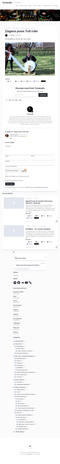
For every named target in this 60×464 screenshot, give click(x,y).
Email (33, 156)
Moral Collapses (42, 226)
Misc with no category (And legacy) (24, 356)
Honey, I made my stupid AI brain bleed (25, 394)
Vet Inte (15, 300)
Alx (39, 454)
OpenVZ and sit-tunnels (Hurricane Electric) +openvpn (39, 202)
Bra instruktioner (17, 318)
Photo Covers (21, 348)
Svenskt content (22, 426)
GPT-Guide (55, 5)
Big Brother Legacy (20, 358)
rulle (20, 100)
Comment (8, 146)
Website (7, 161)
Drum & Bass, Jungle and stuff (26, 422)
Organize (15, 314)
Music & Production (20, 387)
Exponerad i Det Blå (18, 291)
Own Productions (22, 417)
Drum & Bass (21, 398)
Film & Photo (18, 344)
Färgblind (15, 309)
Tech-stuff (35, 198)
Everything (8, 28)
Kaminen (15, 332)
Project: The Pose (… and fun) (25, 351)
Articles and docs (20, 389)
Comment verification (11, 166)
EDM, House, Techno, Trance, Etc (26, 424)
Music (30, 5)
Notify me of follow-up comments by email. (17, 176)
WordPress (29, 454)
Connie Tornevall (14, 134)
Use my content (37, 5)
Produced (18, 412)
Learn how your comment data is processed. (36, 187)
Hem (17, 5)
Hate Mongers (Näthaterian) (23, 384)
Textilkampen (16, 323)
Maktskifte (20, 367)
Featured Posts (19, 341)
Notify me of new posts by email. (14, 180)
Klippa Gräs (16, 327)
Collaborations (22, 419)
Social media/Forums (21, 374)
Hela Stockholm (17, 305)
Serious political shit (22, 370)
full (13, 100)
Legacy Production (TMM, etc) (25, 415)
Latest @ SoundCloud (19, 288)
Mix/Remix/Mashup (21, 396)
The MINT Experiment (23, 428)
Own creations (21, 403)
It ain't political (19, 365)
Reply (11, 138)
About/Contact (23, 5)
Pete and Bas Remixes (23, 405)
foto (10, 100)
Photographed (16, 28)
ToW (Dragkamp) (19, 431)
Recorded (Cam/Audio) (21, 353)
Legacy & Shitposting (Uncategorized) (25, 372)
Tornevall (12, 35)
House (19, 401)
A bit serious (19, 382)
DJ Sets (18, 391)
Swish (14, 296)
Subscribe (43, 95)
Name (7, 156)
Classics (28, 226)
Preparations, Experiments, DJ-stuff (24, 410)
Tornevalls (7, 2)
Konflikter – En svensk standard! (38, 229)
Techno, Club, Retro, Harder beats (26, 408)
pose (16, 100)
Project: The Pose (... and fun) (28, 28)
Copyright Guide (47, 5)
